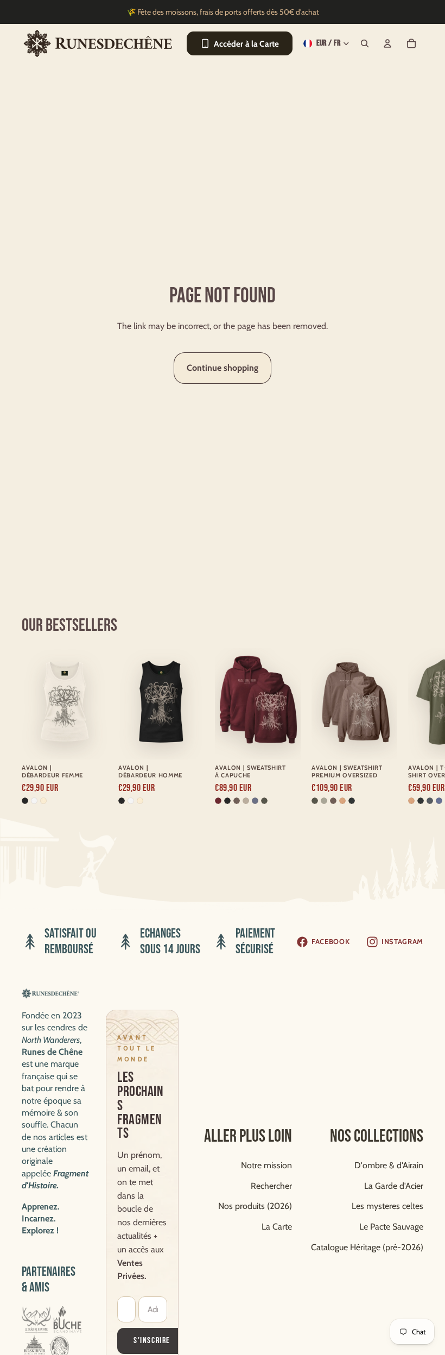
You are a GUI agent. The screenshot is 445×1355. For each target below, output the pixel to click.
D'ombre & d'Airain (388, 1165)
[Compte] (387, 43)
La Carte (277, 1226)
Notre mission (266, 1165)
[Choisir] (90, 739)
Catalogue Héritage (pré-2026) (367, 1247)
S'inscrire (152, 1340)
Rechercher (271, 1186)
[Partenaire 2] (67, 1319)
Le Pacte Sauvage (391, 1226)
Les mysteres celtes (387, 1206)
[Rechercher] (365, 43)
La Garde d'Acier (393, 1186)
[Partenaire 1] (36, 1319)
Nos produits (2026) (255, 1206)
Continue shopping (222, 368)
